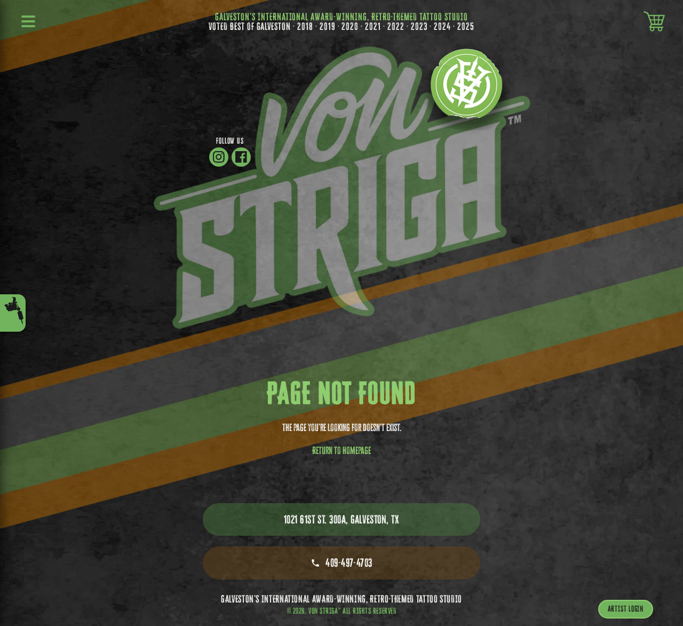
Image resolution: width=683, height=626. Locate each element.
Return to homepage (341, 450)
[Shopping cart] (654, 21)
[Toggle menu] (13, 313)
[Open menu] (29, 21)
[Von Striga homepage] (466, 91)
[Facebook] (241, 157)
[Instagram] (218, 157)
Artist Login (626, 608)
